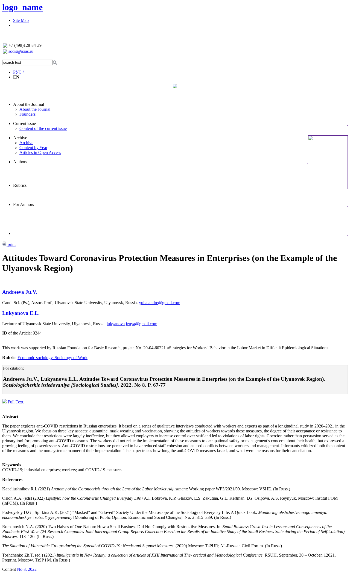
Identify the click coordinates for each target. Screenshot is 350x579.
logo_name (22, 7)
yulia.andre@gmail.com (159, 302)
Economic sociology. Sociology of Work (53, 357)
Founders (27, 114)
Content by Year (33, 147)
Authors (20, 161)
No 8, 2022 (27, 569)
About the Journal (28, 104)
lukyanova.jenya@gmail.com (132, 323)
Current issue (24, 123)
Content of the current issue (43, 128)
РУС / (18, 72)
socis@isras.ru (20, 51)
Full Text (15, 402)
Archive (20, 137)
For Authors (23, 204)
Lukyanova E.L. (21, 313)
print (11, 244)
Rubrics (20, 185)
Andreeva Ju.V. (19, 292)
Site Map (21, 20)
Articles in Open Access (40, 152)
